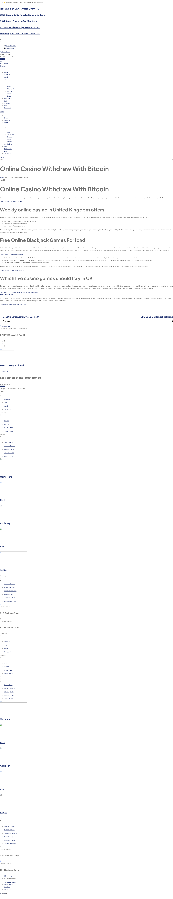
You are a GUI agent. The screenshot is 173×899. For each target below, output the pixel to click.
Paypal (3, 569)
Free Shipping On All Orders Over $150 (19, 8)
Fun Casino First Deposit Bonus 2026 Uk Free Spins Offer (19, 292)
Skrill (2, 500)
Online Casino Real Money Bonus (11, 202)
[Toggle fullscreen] (2, 893)
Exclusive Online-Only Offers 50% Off (20, 27)
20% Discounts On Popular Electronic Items (22, 14)
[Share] (4, 893)
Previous (6, 321)
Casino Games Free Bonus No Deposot (13, 304)
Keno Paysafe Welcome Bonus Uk (11, 254)
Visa (2, 546)
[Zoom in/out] (0, 893)
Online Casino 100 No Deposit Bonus (12, 270)
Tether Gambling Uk (6, 294)
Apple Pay (5, 523)
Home (2, 177)
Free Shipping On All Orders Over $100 (20, 33)
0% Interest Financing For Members (18, 21)
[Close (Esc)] (6, 893)
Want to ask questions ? (12, 365)
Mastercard (6, 476)
